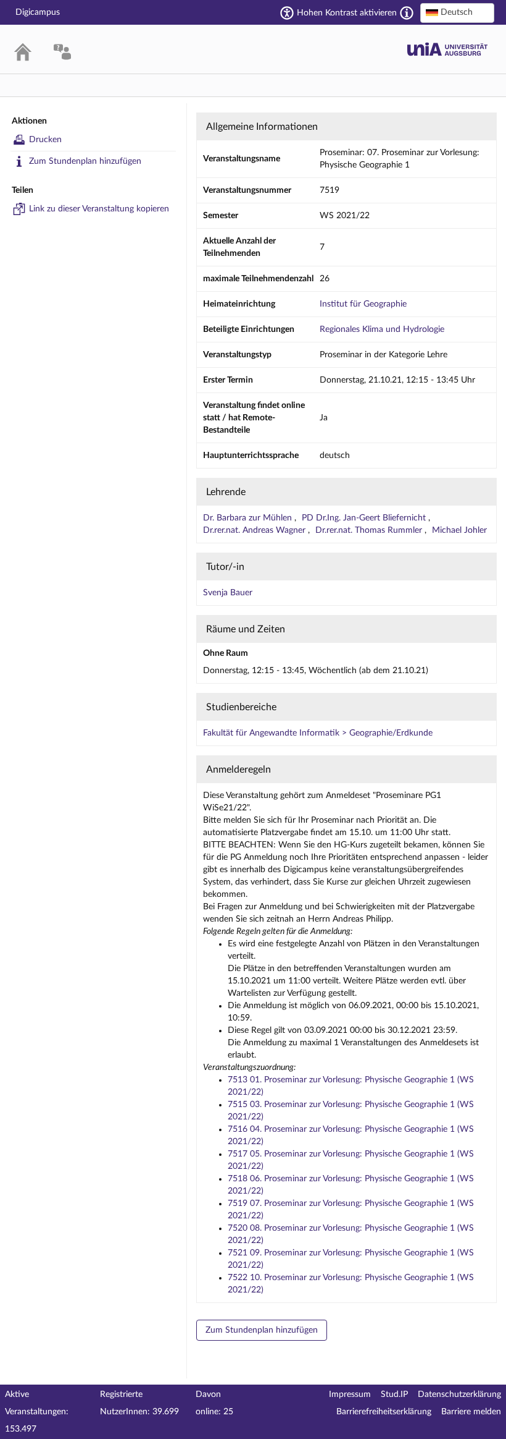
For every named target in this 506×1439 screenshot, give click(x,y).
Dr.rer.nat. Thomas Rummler (370, 530)
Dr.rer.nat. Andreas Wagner (255, 530)
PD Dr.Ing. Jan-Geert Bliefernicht (365, 518)
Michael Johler (459, 530)
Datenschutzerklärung (459, 1394)
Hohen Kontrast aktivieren (347, 13)
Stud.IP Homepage (447, 49)
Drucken (45, 139)
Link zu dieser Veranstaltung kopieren (99, 209)
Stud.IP (394, 1394)
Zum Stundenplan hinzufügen (85, 161)
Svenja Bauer (227, 592)
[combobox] (457, 13)
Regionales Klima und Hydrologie (382, 329)
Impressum (350, 1394)
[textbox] (457, 12)
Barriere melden (471, 1411)
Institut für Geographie (363, 304)
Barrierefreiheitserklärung (383, 1411)
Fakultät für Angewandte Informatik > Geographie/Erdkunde (318, 733)
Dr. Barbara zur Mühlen (248, 518)
